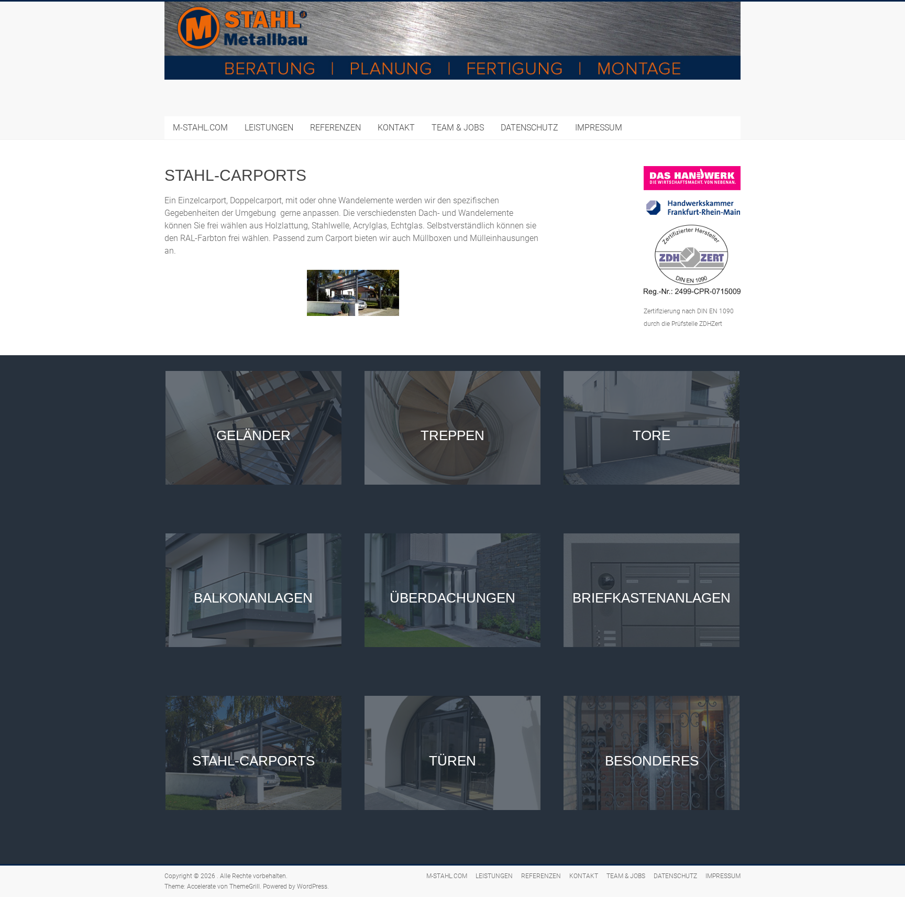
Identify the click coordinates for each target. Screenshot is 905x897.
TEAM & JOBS (458, 128)
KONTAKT (396, 128)
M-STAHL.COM (200, 128)
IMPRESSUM (598, 128)
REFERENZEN (335, 128)
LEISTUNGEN (269, 128)
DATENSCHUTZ (529, 128)
